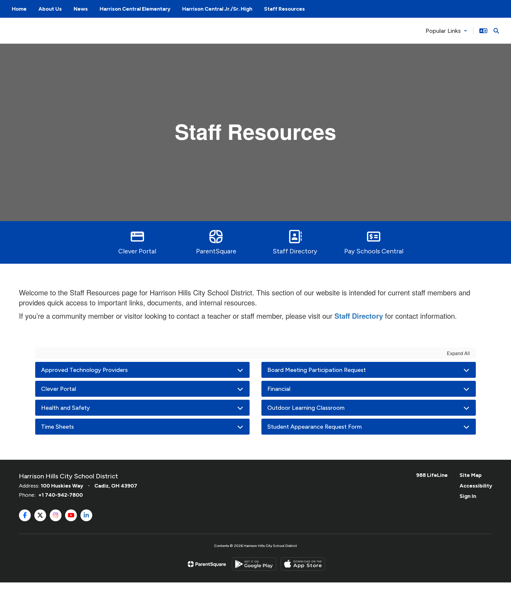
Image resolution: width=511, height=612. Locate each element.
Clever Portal (58, 388)
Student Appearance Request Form (314, 426)
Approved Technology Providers (84, 369)
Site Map (471, 475)
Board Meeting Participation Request (316, 369)
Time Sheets (57, 426)
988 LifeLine (432, 475)
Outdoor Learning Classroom (306, 407)
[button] (446, 30)
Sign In (468, 496)
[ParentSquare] (206, 564)
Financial (278, 388)
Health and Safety (65, 407)
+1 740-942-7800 (60, 495)
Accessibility (476, 486)
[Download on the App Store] (303, 564)
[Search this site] (496, 31)
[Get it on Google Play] (254, 564)
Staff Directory (358, 316)
